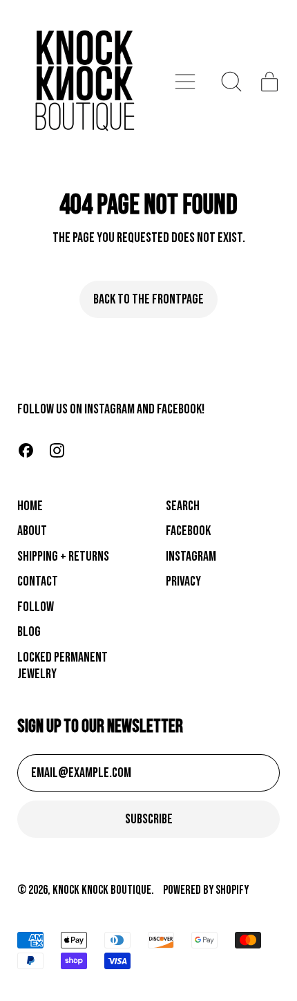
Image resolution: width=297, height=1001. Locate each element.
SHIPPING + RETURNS (63, 556)
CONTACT (37, 581)
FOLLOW (35, 607)
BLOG (29, 632)
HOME (30, 506)
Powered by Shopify (206, 890)
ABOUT (32, 531)
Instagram (191, 556)
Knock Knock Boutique (101, 890)
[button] (232, 81)
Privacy (183, 581)
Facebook (188, 531)
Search (183, 506)
